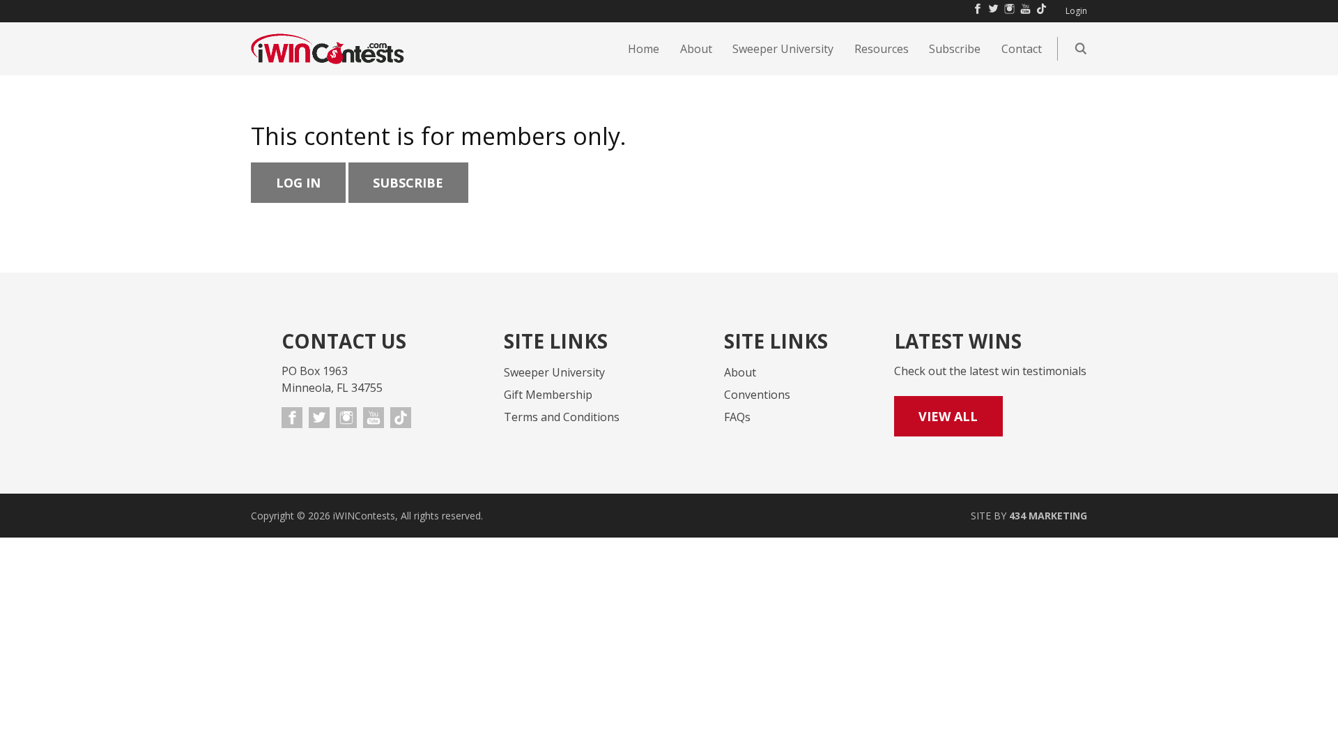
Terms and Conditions (562, 417)
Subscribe (408, 182)
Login (1076, 11)
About (740, 372)
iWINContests (327, 48)
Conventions (757, 394)
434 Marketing (1048, 515)
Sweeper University (554, 372)
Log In (298, 182)
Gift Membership (548, 394)
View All (948, 416)
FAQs (737, 417)
